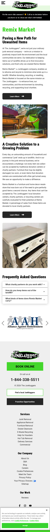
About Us (25, 458)
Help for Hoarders (25, 435)
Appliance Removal (25, 422)
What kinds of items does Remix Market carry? (23, 300)
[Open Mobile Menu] (3, 3)
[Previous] (4, 323)
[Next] (46, 323)
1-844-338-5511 (25, 379)
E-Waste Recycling (25, 432)
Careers (25, 468)
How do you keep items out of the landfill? (20, 291)
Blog (25, 465)
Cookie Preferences (22, 520)
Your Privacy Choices (23, 481)
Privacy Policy (25, 477)
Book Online (25, 366)
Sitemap (25, 484)
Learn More (15, 96)
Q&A (25, 461)
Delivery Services (25, 441)
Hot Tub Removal (25, 438)
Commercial (25, 444)
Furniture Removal (25, 425)
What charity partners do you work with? (24, 284)
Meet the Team (25, 474)
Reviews (25, 497)
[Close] (46, 510)
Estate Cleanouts (25, 429)
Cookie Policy (34, 520)
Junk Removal (25, 419)
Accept (25, 525)
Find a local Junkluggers (25, 392)
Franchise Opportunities (25, 401)
